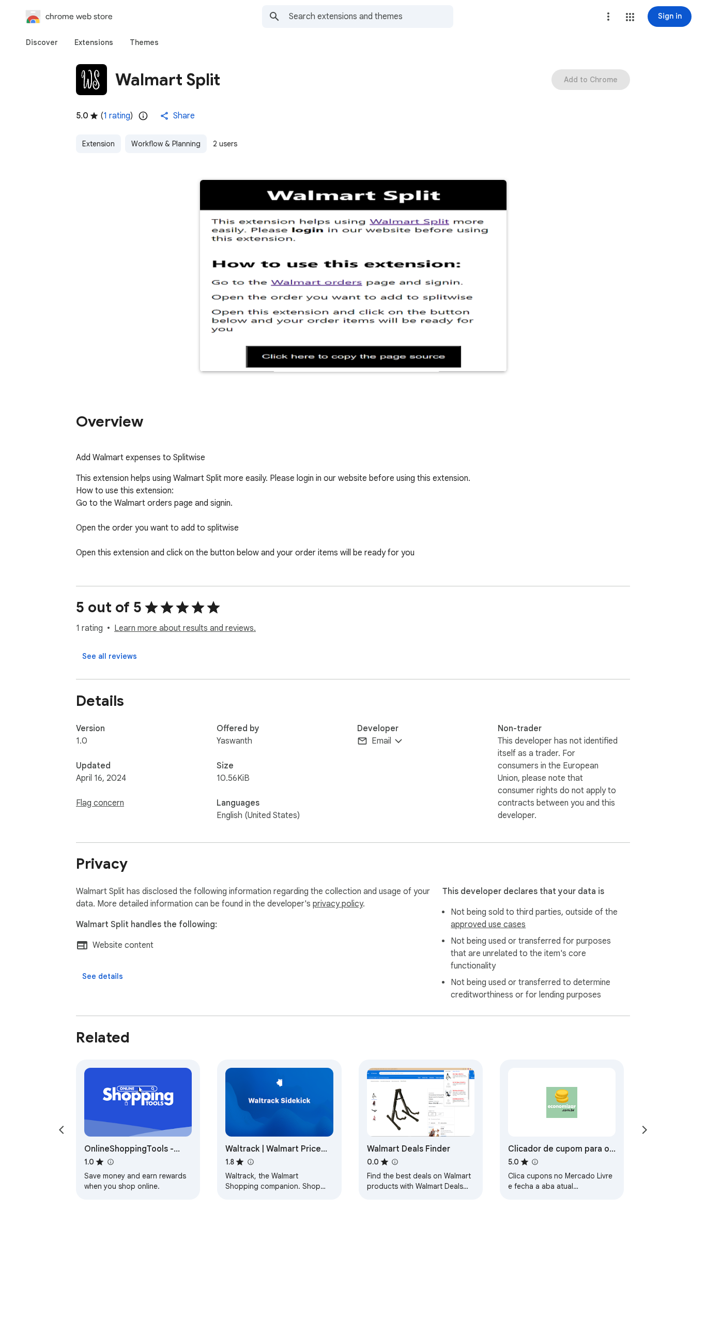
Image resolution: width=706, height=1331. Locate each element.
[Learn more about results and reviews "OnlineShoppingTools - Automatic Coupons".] (110, 1162)
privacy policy (338, 904)
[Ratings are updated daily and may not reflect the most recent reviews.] (143, 115)
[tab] (42, 42)
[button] (630, 17)
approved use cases (488, 924)
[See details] (102, 976)
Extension (98, 143)
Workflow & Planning (166, 143)
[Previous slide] (61, 1130)
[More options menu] (608, 16)
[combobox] (371, 16)
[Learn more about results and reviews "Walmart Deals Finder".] (394, 1162)
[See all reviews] (109, 656)
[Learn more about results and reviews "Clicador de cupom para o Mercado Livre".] (535, 1162)
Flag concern (100, 803)
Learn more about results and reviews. (185, 628)
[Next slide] (644, 1130)
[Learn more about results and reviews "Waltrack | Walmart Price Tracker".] (250, 1162)
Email (381, 741)
